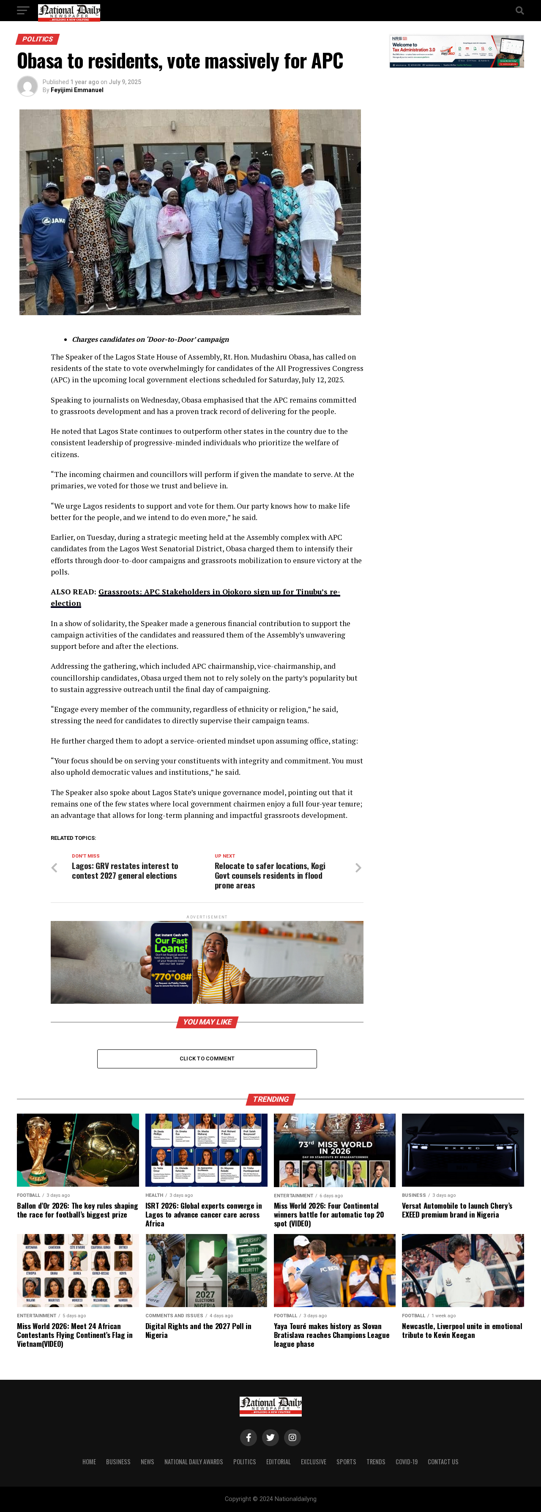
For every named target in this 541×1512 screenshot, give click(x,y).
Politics (244, 1461)
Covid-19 (407, 1461)
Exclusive (313, 1461)
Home (89, 1461)
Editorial (278, 1461)
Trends (375, 1461)
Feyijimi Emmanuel (77, 90)
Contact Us (443, 1461)
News (147, 1461)
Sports (346, 1461)
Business (118, 1461)
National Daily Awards (193, 1461)
